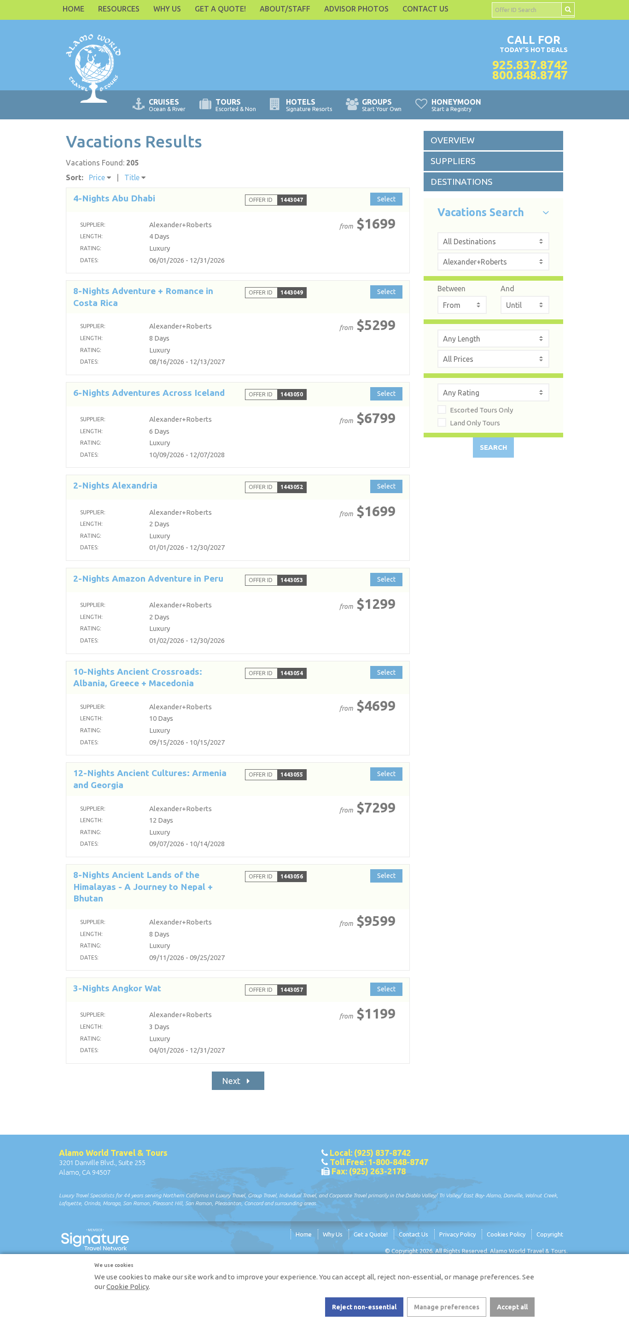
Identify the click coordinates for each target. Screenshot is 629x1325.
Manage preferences (446, 1307)
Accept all (512, 1307)
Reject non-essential (364, 1307)
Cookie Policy (127, 1286)
